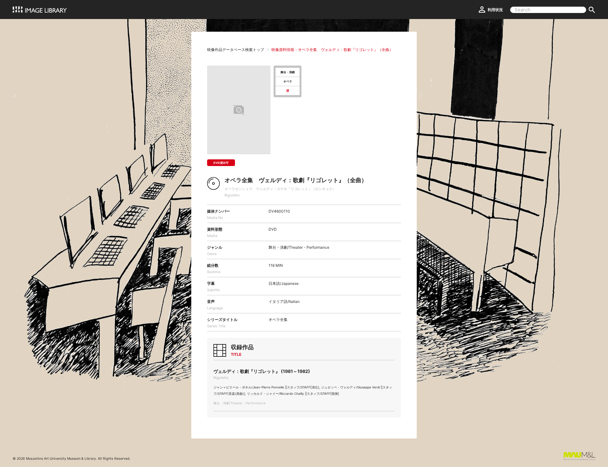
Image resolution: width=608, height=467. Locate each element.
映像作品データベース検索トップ (235, 49)
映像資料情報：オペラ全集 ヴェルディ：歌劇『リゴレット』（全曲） (332, 49)
